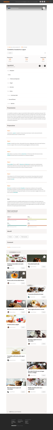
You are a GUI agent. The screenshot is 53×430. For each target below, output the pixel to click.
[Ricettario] (42, 1)
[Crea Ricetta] (40, 1)
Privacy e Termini (20, 425)
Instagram (27, 423)
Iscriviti (47, 1)
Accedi (8, 247)
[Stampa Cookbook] (44, 1)
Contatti (19, 422)
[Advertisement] (34, 277)
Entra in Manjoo (20, 421)
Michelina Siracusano (14, 8)
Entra (50, 1)
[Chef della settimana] (45, 411)
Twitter (26, 422)
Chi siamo (13, 421)
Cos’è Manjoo (13, 422)
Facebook (26, 421)
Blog (12, 423)
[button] (19, 47)
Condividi (10, 52)
